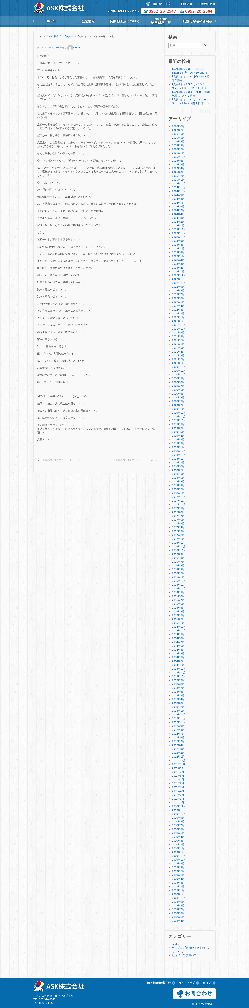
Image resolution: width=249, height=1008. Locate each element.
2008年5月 (178, 917)
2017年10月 (179, 504)
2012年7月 (178, 733)
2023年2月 (178, 267)
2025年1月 (178, 179)
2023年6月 (178, 252)
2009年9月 (178, 863)
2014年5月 (178, 649)
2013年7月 (178, 687)
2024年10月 (179, 191)
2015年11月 (179, 584)
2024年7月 (178, 202)
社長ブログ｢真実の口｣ (65, 36)
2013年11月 (179, 672)
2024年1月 (178, 225)
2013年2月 (178, 706)
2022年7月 (178, 294)
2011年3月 (178, 794)
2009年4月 (178, 878)
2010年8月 (178, 821)
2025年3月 (178, 172)
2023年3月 (178, 263)
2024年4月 (178, 214)
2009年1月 (178, 890)
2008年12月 (179, 894)
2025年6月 (178, 160)
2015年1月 (178, 622)
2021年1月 (178, 363)
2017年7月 (178, 515)
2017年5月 (178, 523)
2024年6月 (178, 206)
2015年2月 (178, 619)
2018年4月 (178, 481)
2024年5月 (178, 210)
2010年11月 (179, 810)
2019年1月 (178, 447)
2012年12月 (179, 714)
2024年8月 (178, 198)
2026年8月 (178, 126)
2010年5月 (178, 833)
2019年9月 (178, 424)
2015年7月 (178, 600)
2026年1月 (178, 153)
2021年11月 (179, 324)
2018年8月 (178, 466)
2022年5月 (178, 302)
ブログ (49, 36)
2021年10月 (179, 328)
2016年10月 (179, 550)
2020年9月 (178, 378)
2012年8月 (178, 729)
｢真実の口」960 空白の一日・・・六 (60, 460)
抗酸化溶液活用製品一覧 (161, 21)
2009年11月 (179, 855)
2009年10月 (179, 859)
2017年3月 (178, 531)
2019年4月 (178, 435)
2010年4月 (178, 836)
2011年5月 (178, 787)
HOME (51, 21)
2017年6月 (178, 519)
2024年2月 (178, 221)
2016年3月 (178, 569)
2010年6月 (178, 829)
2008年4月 (178, 920)
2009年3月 (178, 882)
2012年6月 (178, 737)
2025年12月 (179, 156)
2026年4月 (178, 141)
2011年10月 (179, 768)
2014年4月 (178, 653)
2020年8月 (178, 382)
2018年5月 (178, 477)
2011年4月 (178, 791)
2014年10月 (179, 630)
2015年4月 (178, 611)
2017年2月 (178, 535)
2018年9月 (178, 462)
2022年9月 (178, 286)
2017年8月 (178, 512)
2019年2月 (178, 443)
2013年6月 (178, 691)
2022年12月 (179, 275)
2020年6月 (178, 389)
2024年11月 (179, 187)
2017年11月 (179, 500)
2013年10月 (179, 676)
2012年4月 (178, 745)
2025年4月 (178, 168)
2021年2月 (178, 359)
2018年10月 (179, 458)
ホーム (40, 36)
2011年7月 (178, 779)
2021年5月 (178, 347)
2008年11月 (179, 897)
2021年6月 (178, 344)
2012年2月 (178, 752)
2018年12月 (179, 451)
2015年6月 (178, 603)
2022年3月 (178, 309)
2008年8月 (178, 905)
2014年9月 (178, 634)
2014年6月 (178, 645)
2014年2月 (178, 661)
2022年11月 (179, 279)
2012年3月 (178, 748)
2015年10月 (179, 588)
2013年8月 (178, 684)
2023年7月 (178, 248)
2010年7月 (178, 825)
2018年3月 (178, 485)
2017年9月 (178, 508)
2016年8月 (178, 557)
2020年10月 (179, 374)
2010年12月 (179, 806)
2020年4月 (178, 397)
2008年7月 (178, 909)
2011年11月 (178, 764)
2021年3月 (178, 355)
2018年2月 (178, 489)
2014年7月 (178, 642)
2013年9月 (178, 680)
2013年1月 (178, 710)
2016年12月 (179, 542)
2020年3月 (178, 401)
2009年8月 (178, 867)
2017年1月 (178, 538)
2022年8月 (178, 290)
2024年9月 (178, 195)
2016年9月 (178, 554)
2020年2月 (178, 405)
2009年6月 (178, 875)
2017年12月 (179, 496)
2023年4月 (178, 260)
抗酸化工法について (124, 21)
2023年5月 (178, 256)
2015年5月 (178, 607)
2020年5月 (178, 393)
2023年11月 (179, 233)
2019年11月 (179, 416)
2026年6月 (178, 133)
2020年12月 (179, 366)
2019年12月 (179, 412)
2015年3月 (178, 615)
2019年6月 (178, 428)
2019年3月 (178, 439)
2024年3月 (178, 217)
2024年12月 (179, 183)
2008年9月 (178, 901)
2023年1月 (178, 271)
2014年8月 (178, 638)
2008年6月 (178, 913)
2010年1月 (178, 848)
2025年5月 (178, 164)
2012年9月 (178, 726)
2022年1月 (178, 317)
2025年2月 (178, 175)
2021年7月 (178, 340)
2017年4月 (178, 527)
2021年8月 (178, 336)
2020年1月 (178, 408)
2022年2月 (178, 313)
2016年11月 (179, 546)
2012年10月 (179, 722)
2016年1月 (178, 577)
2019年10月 (179, 420)
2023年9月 (178, 240)
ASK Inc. (77, 47)
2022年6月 (178, 298)
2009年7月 (178, 871)
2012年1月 (178, 756)
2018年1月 (178, 493)
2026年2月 (178, 149)
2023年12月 (179, 229)
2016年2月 (178, 573)
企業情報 (88, 21)
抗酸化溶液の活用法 (197, 21)
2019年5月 (178, 431)
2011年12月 (179, 760)
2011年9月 (178, 771)
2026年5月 (178, 137)
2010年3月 (178, 840)
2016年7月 (178, 561)
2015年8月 (178, 596)
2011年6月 (178, 783)
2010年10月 (179, 813)
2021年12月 (179, 321)
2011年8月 (178, 775)
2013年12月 (179, 668)
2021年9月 (178, 332)
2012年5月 (178, 741)
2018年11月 (179, 454)
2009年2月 (178, 886)
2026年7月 (178, 130)
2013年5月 (178, 695)
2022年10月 (179, 282)
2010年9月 (178, 817)
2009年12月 (179, 852)
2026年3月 (178, 145)
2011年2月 (178, 798)
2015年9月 (178, 592)
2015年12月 (179, 580)
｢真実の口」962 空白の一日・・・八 (133, 460)
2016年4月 (178, 565)
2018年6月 (178, 473)
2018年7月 (178, 470)
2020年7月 (178, 386)
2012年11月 (179, 718)
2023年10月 (179, 237)
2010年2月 (178, 844)
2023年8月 (178, 244)
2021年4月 (178, 351)
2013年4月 (178, 699)
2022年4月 (178, 305)
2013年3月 (178, 703)
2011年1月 (178, 802)
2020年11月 (179, 370)
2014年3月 (178, 657)
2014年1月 (178, 664)
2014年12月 (179, 626)
